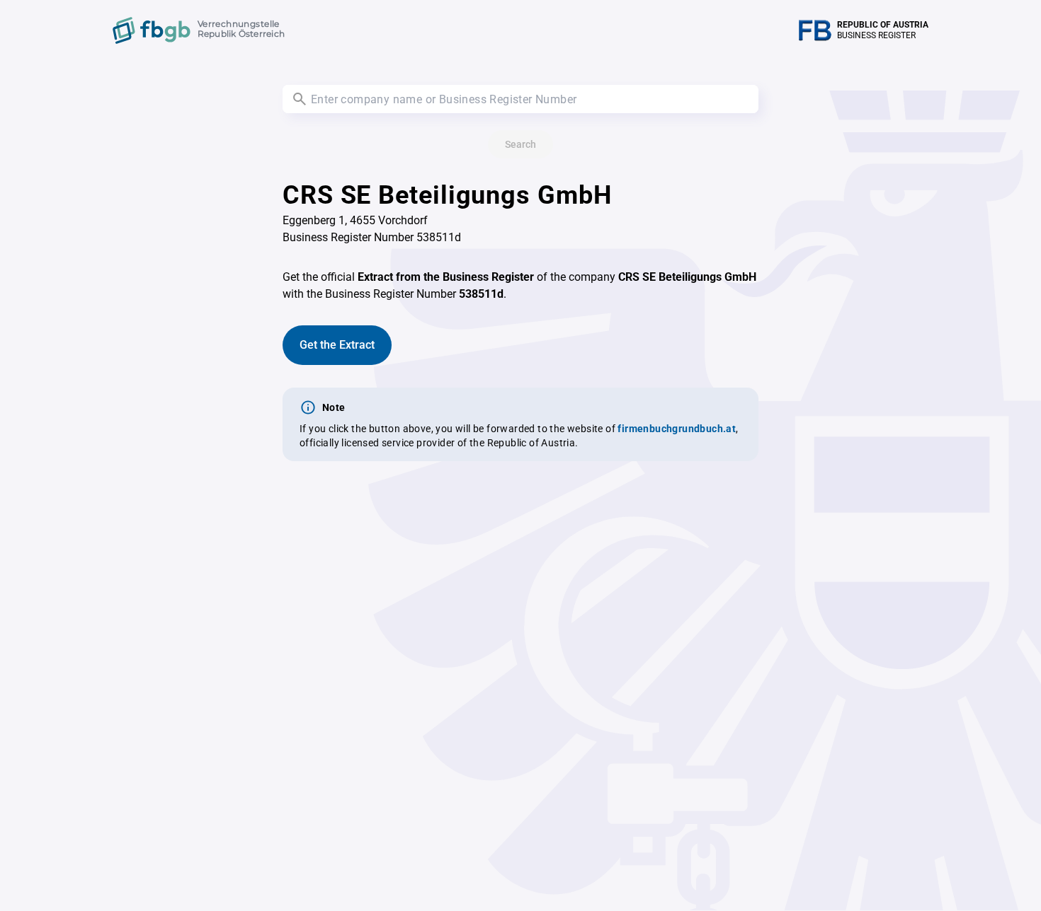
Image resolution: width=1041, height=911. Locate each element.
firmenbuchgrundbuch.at (677, 428)
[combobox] (520, 99)
